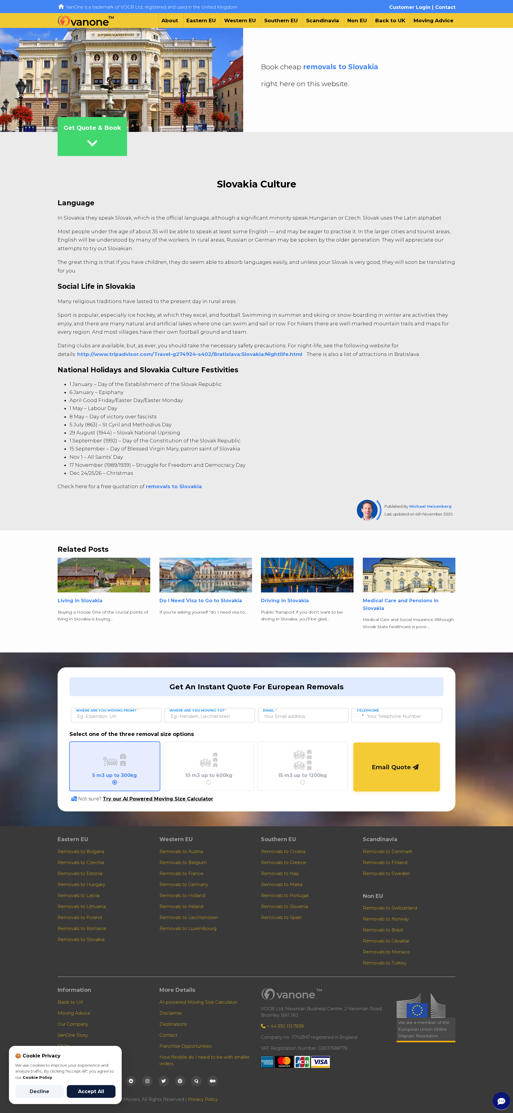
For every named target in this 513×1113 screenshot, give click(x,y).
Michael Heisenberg (430, 506)
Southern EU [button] (281, 20)
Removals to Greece (283, 862)
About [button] (170, 20)
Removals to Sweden (386, 873)
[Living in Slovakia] (104, 577)
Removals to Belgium (183, 862)
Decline (39, 1091)
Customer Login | (411, 7)
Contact (445, 7)
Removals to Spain (281, 917)
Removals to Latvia (78, 895)
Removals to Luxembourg (187, 928)
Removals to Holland (182, 895)
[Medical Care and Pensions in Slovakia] (409, 577)
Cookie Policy (37, 1077)
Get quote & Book (92, 138)
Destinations (173, 1024)
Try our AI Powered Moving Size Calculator (158, 799)
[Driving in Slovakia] (307, 577)
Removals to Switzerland (390, 908)
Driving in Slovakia (285, 600)
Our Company (73, 1024)
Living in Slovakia (80, 600)
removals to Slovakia (340, 67)
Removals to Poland (80, 917)
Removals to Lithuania (82, 906)
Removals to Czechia (81, 862)
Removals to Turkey (384, 963)
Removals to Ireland (181, 906)
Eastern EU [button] (201, 20)
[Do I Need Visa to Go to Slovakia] (205, 577)
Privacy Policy (203, 1099)
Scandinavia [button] (322, 20)
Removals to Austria (181, 851)
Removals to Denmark (387, 851)
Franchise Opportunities (185, 1046)
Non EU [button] (357, 20)
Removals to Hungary (81, 884)
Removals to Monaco (386, 952)
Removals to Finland (385, 862)
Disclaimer (170, 1013)
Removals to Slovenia (284, 906)
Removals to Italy (280, 873)
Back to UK (390, 20)
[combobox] (358, 715)
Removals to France (181, 873)
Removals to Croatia (283, 851)
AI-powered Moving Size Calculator (198, 1002)
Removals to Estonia (80, 873)
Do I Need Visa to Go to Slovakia (200, 600)
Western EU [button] (240, 20)
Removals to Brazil (383, 930)
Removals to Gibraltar (386, 941)
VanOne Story (73, 1035)
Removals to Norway (386, 919)
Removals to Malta (281, 884)
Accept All (91, 1091)
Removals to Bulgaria (81, 851)
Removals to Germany (183, 884)
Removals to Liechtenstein (188, 917)
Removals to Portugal (284, 895)
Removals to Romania (82, 928)
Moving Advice (433, 20)
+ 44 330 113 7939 (284, 1026)
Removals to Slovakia (81, 939)
